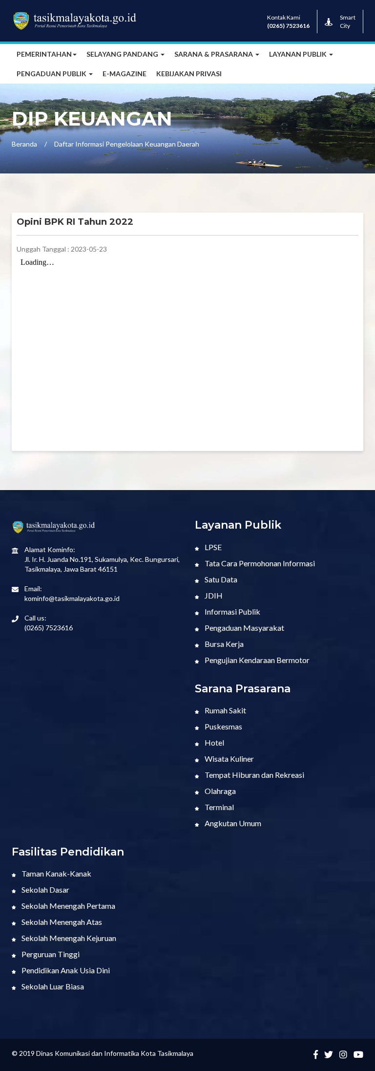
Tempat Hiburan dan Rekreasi (253, 774)
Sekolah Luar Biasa (52, 986)
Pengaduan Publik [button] (52, 73)
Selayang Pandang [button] (123, 54)
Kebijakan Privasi (189, 73)
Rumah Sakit (224, 710)
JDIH (213, 595)
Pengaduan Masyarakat (243, 627)
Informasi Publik (231, 611)
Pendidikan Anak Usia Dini (65, 970)
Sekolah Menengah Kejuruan (68, 937)
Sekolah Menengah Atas (61, 921)
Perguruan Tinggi (50, 954)
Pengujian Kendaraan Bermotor (256, 659)
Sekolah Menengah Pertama (67, 905)
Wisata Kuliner (228, 758)
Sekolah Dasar (44, 889)
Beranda (24, 144)
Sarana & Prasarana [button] (214, 54)
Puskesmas (222, 726)
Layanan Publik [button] (298, 54)
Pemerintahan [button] (44, 54)
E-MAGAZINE (124, 73)
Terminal (218, 807)
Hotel (213, 742)
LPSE (212, 547)
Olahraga (219, 790)
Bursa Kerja (223, 643)
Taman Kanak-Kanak (55, 873)
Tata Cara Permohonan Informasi (259, 563)
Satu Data (220, 579)
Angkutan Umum (232, 823)
